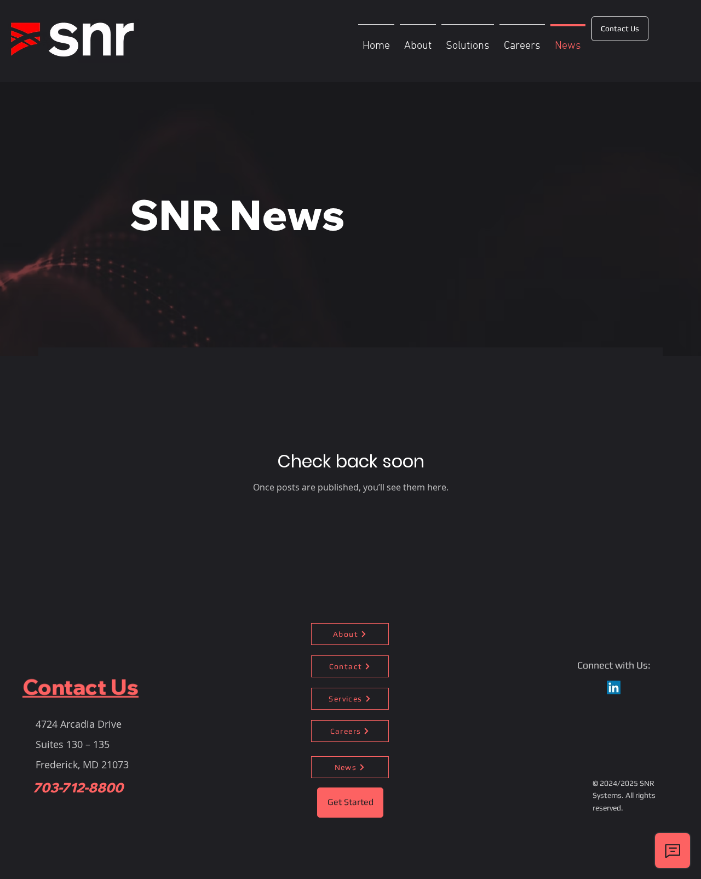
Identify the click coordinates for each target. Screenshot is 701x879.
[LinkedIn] (613, 687)
